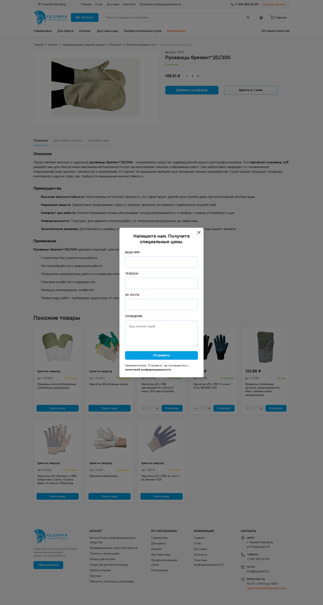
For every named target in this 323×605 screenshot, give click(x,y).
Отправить (161, 355)
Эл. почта (132, 295)
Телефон (131, 273)
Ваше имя (132, 252)
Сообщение (133, 316)
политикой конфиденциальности (148, 369)
